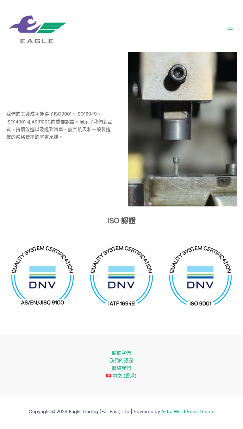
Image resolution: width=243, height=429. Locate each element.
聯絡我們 (121, 368)
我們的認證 (121, 360)
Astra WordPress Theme (188, 411)
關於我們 (121, 353)
